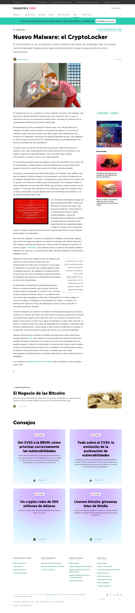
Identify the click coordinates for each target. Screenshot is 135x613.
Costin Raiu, (31, 247)
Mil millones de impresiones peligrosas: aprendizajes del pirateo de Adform (107, 175)
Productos (16, 15)
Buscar (120, 30)
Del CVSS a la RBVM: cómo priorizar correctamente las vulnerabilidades (39, 447)
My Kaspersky (115, 8)
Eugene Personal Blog (25, 605)
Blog (75, 15)
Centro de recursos (63, 15)
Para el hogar (42, 2)
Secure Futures (87, 15)
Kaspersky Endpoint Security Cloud (52, 566)
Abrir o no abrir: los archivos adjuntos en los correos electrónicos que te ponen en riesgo (107, 202)
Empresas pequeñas (48, 558)
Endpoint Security (103, 573)
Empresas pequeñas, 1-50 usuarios (62, 2)
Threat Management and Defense (108, 570)
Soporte (51, 15)
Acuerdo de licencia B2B (20, 596)
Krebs (30, 338)
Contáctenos (16, 601)
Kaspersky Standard (19, 563)
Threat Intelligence (103, 583)
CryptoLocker (20, 30)
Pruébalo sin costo (106, 21)
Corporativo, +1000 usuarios (112, 2)
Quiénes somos (25, 601)
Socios (32, 601)
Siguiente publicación (22, 387)
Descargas (41, 15)
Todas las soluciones (20, 573)
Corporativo (101, 558)
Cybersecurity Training (104, 579)
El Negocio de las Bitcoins (39, 393)
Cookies (30, 596)
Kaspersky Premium (19, 570)
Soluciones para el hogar (22, 558)
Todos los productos (48, 570)
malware (114, 113)
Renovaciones (30, 15)
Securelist (15, 605)
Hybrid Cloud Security (104, 576)
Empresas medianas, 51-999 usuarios (88, 2)
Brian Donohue (23, 59)
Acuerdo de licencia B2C (78, 594)
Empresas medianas (76, 558)
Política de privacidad (51, 594)
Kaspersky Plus (18, 566)
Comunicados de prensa (57, 601)
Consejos (40, 435)
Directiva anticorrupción (64, 594)
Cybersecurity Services (104, 566)
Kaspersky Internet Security (39, 361)
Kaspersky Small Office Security (51, 563)
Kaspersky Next (74, 563)
